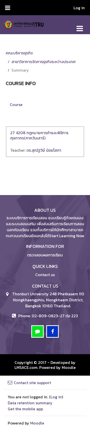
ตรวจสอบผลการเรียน (45, 255)
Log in (79, 8)
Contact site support (32, 383)
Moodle (69, 367)
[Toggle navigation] (79, 25)
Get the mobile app (25, 409)
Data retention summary (30, 403)
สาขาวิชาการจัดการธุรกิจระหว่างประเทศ (44, 62)
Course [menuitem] (16, 105)
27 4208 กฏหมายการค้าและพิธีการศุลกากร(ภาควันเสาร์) (39, 135)
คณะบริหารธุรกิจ (19, 53)
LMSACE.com (26, 367)
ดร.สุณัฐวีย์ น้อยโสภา (43, 150)
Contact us (45, 275)
